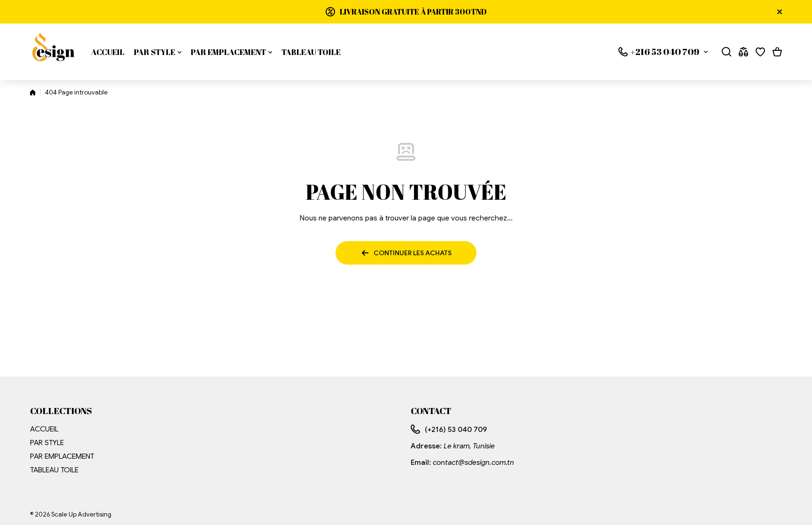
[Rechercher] (726, 51)
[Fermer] (779, 11)
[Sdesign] (53, 51)
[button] (777, 51)
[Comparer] (743, 51)
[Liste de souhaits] (760, 51)
